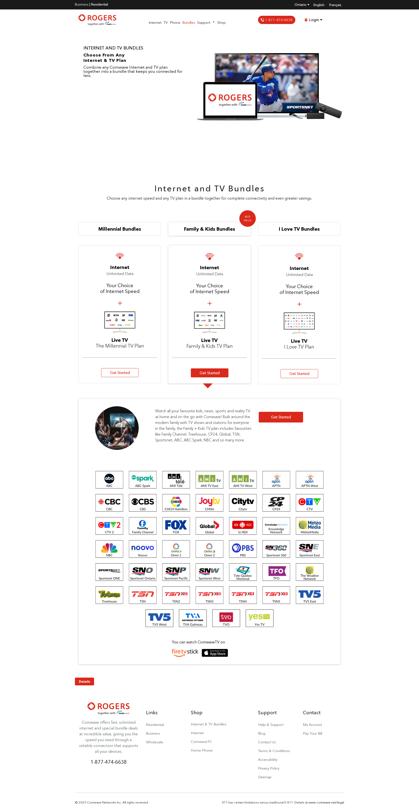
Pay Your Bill (312, 733)
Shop (221, 22)
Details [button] (84, 681)
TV (165, 22)
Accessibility (267, 759)
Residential (99, 4)
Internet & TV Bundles (208, 724)
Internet (155, 22)
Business (82, 4)
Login (314, 19)
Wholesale (154, 742)
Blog (261, 733)
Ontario (301, 4)
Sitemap (265, 777)
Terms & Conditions (274, 750)
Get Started (120, 372)
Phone (175, 22)
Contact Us (267, 742)
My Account (312, 724)
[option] (209, 100)
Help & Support (270, 724)
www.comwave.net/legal (326, 802)
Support (203, 22)
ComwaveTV (201, 741)
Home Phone (202, 750)
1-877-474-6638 (278, 19)
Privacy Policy (268, 768)
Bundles (188, 22)
